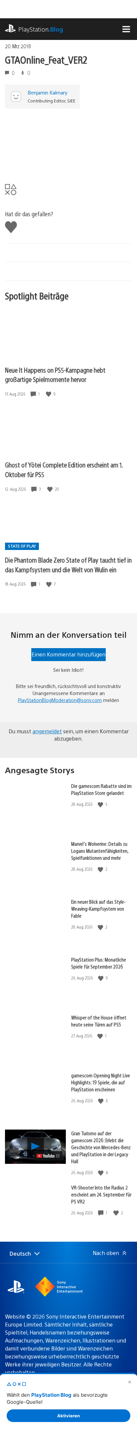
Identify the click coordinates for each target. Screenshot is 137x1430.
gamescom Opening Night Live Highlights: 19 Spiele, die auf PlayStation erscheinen (100, 1082)
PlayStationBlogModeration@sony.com (60, 700)
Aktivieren (68, 1415)
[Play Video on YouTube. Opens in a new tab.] (48, 1156)
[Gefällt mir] (49, 394)
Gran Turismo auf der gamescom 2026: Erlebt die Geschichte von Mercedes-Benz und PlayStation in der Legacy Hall (101, 1147)
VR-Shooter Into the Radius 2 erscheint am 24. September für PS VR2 (101, 1194)
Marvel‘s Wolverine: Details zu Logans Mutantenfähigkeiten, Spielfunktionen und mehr (99, 850)
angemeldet (47, 731)
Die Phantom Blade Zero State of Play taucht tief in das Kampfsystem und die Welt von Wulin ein (68, 564)
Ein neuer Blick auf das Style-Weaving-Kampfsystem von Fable (98, 908)
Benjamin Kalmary (48, 92)
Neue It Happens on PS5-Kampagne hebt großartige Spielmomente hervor (55, 374)
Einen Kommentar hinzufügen (68, 654)
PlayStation (40, 29)
